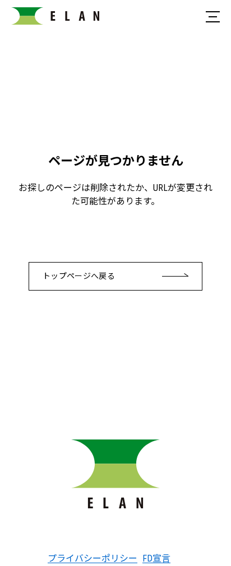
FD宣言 (156, 558)
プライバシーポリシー (86, 558)
